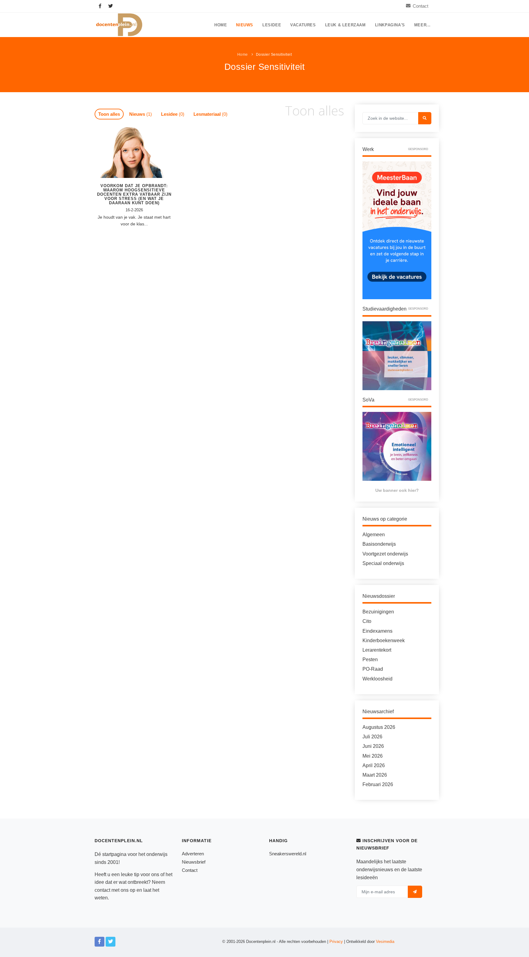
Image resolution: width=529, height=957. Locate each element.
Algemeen (373, 534)
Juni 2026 (373, 746)
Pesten (370, 659)
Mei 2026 (372, 756)
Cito (366, 621)
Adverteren (193, 853)
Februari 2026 (377, 784)
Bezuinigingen (378, 611)
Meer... (422, 25)
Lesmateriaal (210, 114)
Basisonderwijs (379, 544)
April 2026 (373, 765)
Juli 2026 (372, 736)
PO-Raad (372, 669)
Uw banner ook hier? (397, 490)
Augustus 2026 (378, 727)
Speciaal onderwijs (383, 563)
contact (102, 890)
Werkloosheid (377, 678)
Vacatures (303, 25)
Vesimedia (385, 941)
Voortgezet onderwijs (385, 553)
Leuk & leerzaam (345, 25)
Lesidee (271, 25)
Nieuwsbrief (193, 862)
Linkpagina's (390, 25)
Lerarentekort (376, 650)
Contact (420, 6)
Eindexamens (377, 631)
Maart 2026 (374, 775)
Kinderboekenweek (383, 640)
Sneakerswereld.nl (287, 853)
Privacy (336, 941)
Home (220, 25)
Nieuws (244, 25)
